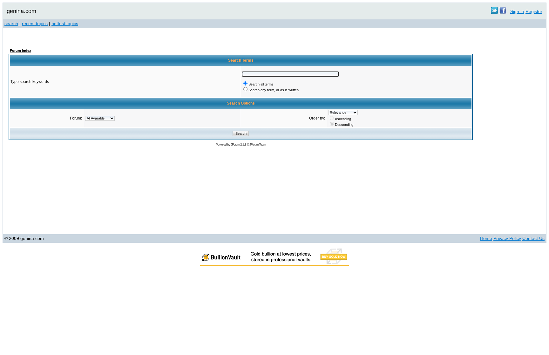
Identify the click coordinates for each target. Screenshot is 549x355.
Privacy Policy (507, 238)
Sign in (517, 11)
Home (486, 238)
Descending (344, 124)
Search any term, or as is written (273, 90)
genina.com (21, 11)
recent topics (35, 23)
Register (533, 11)
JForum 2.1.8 (238, 144)
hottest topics (64, 23)
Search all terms (261, 84)
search (11, 23)
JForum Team (257, 144)
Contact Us (533, 238)
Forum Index (20, 50)
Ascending (343, 119)
